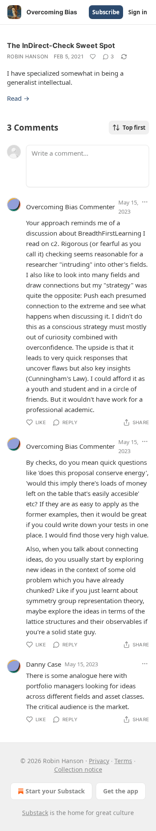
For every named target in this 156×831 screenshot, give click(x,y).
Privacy (99, 761)
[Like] (92, 56)
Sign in (137, 12)
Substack (35, 813)
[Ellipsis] (145, 202)
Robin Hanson (28, 56)
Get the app (120, 791)
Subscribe (106, 12)
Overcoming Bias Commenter (70, 206)
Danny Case (43, 664)
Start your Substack (55, 791)
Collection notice (78, 769)
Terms (123, 761)
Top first (134, 127)
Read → (18, 98)
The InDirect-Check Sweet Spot (61, 45)
